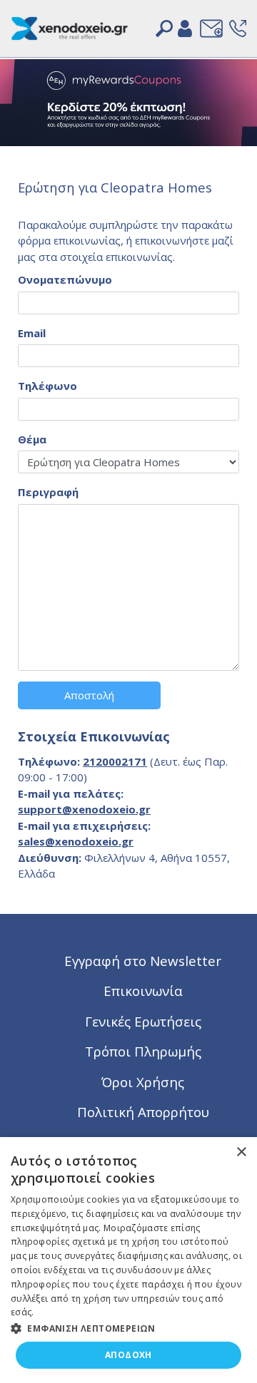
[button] (128, 1327)
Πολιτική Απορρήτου (143, 1112)
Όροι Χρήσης (142, 1082)
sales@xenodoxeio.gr (75, 841)
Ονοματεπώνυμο (65, 279)
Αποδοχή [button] (128, 1355)
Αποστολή (89, 695)
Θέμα (32, 439)
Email (32, 333)
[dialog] (128, 1260)
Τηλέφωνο (47, 386)
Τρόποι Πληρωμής (143, 1051)
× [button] (241, 1152)
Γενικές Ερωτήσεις (143, 1021)
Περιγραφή (48, 492)
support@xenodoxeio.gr (84, 809)
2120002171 (115, 761)
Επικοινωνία (143, 990)
